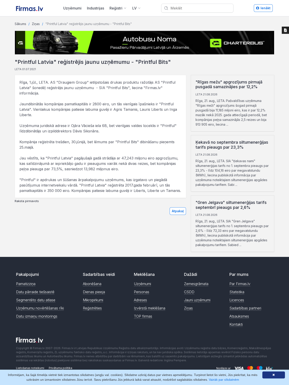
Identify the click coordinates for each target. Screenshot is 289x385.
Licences (236, 300)
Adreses (140, 300)
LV (134, 8)
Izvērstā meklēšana (149, 308)
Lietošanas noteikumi (30, 368)
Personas (141, 292)
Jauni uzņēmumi (197, 300)
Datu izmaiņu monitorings (36, 316)
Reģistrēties (92, 308)
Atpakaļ (178, 211)
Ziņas (36, 24)
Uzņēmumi (72, 8)
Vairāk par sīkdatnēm (224, 379)
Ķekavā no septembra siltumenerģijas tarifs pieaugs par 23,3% (232, 145)
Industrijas (95, 8)
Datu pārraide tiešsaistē (35, 292)
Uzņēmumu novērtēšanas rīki (40, 308)
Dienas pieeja (94, 292)
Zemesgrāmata (196, 283)
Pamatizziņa (25, 283)
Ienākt (265, 8)
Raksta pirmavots (27, 201)
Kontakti (236, 324)
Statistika (236, 292)
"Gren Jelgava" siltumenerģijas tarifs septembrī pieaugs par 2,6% (231, 205)
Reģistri (116, 8)
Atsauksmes (239, 316)
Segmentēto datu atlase (35, 300)
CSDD (189, 292)
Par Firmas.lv (239, 283)
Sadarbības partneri (245, 308)
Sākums (20, 24)
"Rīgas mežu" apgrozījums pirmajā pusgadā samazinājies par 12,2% (229, 84)
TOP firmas (143, 316)
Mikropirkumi (93, 300)
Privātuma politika (60, 368)
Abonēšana (92, 283)
